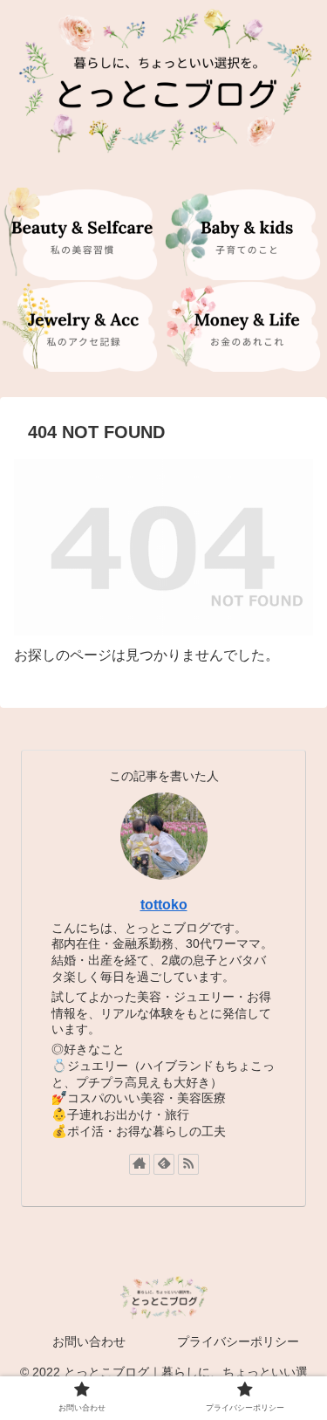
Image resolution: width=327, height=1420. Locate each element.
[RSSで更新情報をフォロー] (188, 1164)
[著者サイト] (139, 1164)
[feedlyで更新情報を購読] (163, 1164)
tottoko (163, 904)
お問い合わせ (89, 1341)
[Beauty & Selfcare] (82, 233)
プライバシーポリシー (238, 1341)
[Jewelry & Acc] (82, 326)
